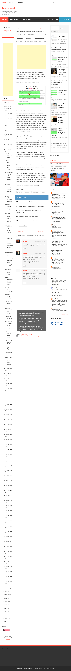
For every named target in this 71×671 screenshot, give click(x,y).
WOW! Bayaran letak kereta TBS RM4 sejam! (9, 245)
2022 (5, 622)
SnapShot (55, 299)
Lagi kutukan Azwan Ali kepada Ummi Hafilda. (8, 325)
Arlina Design (42, 668)
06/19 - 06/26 (9, 445)
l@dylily (25, 253)
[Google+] (52, 19)
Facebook (28, 192)
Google (20, 192)
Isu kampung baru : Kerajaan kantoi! (28, 202)
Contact (12, 2)
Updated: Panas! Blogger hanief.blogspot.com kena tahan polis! (59, 94)
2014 (5, 594)
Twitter (36, 192)
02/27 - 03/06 (9, 149)
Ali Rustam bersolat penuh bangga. (8, 334)
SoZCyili (54, 258)
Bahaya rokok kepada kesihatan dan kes (57, 252)
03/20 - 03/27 (9, 378)
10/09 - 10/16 (9, 526)
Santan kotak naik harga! (8, 353)
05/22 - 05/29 (9, 424)
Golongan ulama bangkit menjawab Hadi (58, 211)
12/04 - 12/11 (9, 566)
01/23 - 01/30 (9, 124)
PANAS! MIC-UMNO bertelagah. (8, 296)
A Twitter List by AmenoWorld (7, 31)
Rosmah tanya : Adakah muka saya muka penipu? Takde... (9, 177)
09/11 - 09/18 (9, 505)
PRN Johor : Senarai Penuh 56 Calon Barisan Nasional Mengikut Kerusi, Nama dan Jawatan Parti (59, 282)
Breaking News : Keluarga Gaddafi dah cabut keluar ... (8, 189)
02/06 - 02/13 (9, 134)
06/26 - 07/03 (9, 450)
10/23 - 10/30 (9, 536)
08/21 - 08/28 (9, 490)
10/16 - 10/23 (9, 531)
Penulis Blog (27, 19)
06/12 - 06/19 (9, 439)
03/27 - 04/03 (9, 384)
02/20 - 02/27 (9, 144)
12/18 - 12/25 (9, 577)
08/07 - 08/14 (9, 480)
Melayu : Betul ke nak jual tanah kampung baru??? (9, 262)
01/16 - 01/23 (9, 119)
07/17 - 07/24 (9, 465)
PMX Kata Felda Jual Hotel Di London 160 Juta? (59, 219)
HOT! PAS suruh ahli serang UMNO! (8, 310)
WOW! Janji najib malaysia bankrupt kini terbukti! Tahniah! (59, 132)
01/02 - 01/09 (9, 108)
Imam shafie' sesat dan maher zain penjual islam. (58, 143)
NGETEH (54, 226)
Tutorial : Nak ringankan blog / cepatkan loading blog (8, 345)
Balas (25, 248)
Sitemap (21, 2)
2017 (5, 605)
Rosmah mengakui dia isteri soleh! (8, 207)
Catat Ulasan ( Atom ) (26, 334)
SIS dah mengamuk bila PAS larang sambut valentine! (59, 59)
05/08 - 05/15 (9, 414)
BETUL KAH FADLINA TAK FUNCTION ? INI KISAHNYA (58, 196)
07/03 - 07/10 (9, 455)
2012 (5, 588)
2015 (5, 598)
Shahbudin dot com (57, 241)
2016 (5, 601)
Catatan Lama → (42, 232)
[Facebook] (48, 19)
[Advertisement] (8, 69)
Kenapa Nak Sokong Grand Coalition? (59, 159)
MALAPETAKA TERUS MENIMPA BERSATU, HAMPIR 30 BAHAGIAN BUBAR (59, 244)
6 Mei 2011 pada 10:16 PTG (39, 270)
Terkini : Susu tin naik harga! (8, 303)
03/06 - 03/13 (9, 368)
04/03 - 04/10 (9, 389)
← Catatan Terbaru (21, 232)
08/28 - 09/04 (9, 495)
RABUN (25, 241)
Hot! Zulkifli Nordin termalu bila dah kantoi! (62, 37)
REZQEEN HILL (56, 292)
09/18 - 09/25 (9, 511)
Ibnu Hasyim (55, 267)
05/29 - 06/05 (9, 429)
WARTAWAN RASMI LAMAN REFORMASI (59, 193)
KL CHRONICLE (56, 309)
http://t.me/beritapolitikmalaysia (32, 28)
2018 (5, 608)
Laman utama (32, 232)
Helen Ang (55, 288)
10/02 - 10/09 (9, 521)
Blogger (8, 639)
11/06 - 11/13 (9, 546)
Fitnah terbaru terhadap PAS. (9, 253)
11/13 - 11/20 (9, 551)
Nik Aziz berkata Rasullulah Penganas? (8, 198)
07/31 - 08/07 (9, 475)
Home (4, 2)
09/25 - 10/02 (9, 516)
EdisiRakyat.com (57, 250)
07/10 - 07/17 (9, 460)
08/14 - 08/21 (9, 485)
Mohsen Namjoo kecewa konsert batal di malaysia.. (8, 217)
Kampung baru (23, 225)
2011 (5, 106)
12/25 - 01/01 (9, 582)
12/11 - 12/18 (9, 572)
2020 (5, 615)
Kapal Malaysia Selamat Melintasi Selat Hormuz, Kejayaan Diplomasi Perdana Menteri (59, 234)
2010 (5, 102)
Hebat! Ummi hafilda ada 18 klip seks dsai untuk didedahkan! (59, 82)
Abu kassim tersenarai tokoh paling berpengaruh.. (9, 229)
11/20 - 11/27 (9, 556)
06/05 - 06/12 (9, 434)
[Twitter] (57, 19)
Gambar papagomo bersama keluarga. (61, 119)
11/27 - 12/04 (9, 561)
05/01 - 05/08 (9, 409)
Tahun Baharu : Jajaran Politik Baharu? (59, 311)
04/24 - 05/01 (9, 404)
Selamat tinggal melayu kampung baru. (29, 216)
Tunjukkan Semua (64, 271)
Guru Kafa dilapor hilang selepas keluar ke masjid (58, 204)
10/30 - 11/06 (9, 541)
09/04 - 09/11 (9, 500)
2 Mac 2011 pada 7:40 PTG (39, 253)
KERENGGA (55, 202)
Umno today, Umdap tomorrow (59, 289)
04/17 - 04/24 (9, 399)
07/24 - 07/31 (9, 470)
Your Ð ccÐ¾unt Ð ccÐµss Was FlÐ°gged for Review (59, 294)
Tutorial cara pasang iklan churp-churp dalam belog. (9, 165)
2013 (5, 591)
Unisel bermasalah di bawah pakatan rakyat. (9, 281)
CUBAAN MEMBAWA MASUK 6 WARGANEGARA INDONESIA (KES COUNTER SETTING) (59, 261)
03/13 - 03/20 (9, 373)
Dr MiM (54, 279)
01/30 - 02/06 (9, 129)
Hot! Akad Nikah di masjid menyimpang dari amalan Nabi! (59, 107)
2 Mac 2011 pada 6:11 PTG (39, 241)
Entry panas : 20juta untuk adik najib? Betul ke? (31, 221)
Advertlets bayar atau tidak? (8, 155)
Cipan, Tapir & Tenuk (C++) (59, 217)
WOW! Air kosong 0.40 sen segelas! (9, 289)
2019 (5, 611)
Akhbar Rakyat (56, 231)
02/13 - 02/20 (9, 139)
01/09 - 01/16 (9, 114)
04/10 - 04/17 (9, 394)
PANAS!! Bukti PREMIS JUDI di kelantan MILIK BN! (8, 361)
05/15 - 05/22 (9, 419)
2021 (5, 618)
